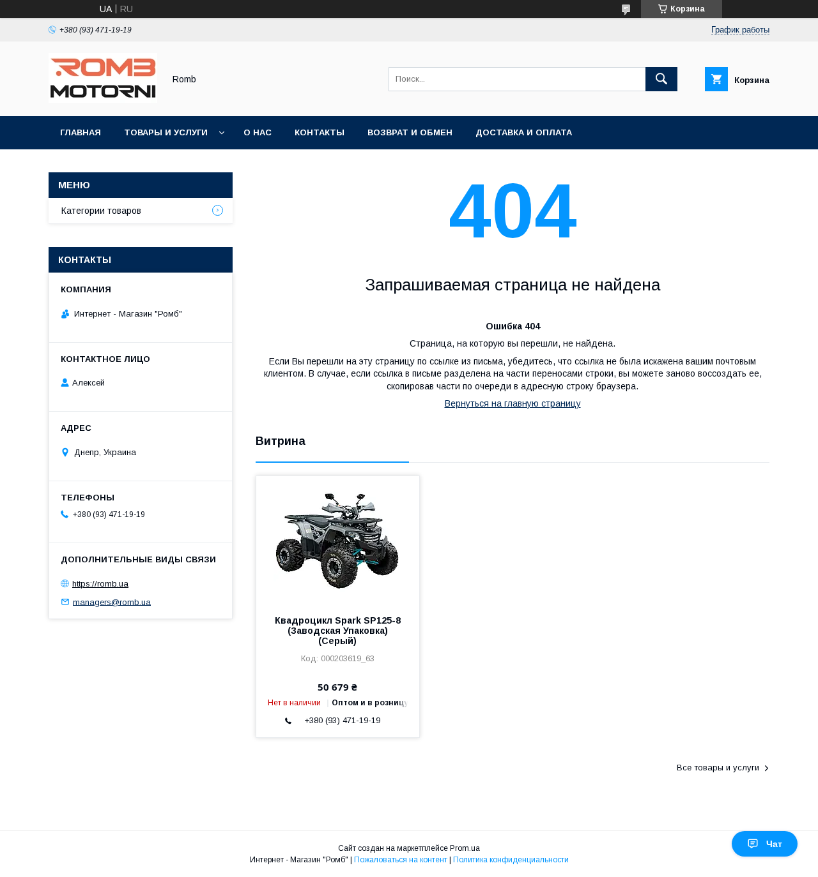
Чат (774, 844)
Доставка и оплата (523, 132)
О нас (257, 132)
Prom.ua (465, 848)
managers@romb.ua (112, 601)
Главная (80, 132)
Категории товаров (101, 211)
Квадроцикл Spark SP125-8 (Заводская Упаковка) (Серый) (338, 630)
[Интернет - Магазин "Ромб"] (103, 99)
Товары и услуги (166, 132)
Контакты (319, 132)
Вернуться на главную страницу (513, 403)
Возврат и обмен (409, 132)
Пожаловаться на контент (400, 859)
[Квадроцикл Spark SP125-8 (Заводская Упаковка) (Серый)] (337, 540)
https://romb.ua (100, 583)
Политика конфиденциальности (511, 859)
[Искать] (661, 79)
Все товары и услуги (718, 767)
